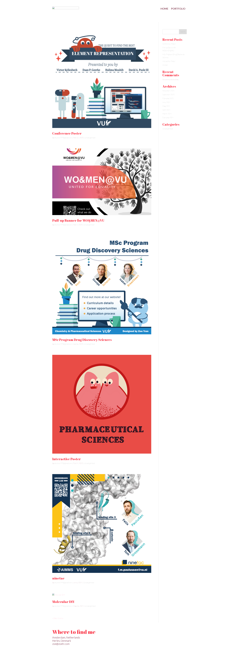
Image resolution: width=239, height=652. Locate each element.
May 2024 (166, 106)
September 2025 (168, 94)
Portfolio (178, 9)
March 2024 (167, 114)
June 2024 (166, 102)
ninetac (58, 578)
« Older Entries (57, 618)
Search (182, 32)
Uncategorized (90, 138)
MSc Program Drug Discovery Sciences (82, 339)
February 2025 (168, 98)
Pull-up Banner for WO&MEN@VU (78, 220)
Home (164, 9)
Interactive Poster (66, 459)
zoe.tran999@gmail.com (63, 138)
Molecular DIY (63, 601)
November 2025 (168, 91)
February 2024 (168, 117)
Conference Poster (67, 133)
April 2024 (166, 110)
